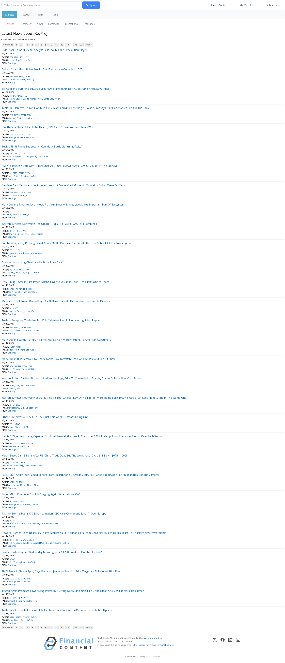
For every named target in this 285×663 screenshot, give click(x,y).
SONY (12, 346)
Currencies (53, 23)
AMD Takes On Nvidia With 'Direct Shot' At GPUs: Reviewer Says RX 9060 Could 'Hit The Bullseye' (60, 166)
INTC (18, 443)
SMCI (21, 501)
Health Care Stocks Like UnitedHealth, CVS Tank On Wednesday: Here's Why (48, 127)
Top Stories (21, 60)
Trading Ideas (29, 156)
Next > (89, 44)
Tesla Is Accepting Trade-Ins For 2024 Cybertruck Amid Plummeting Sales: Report (51, 320)
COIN (12, 250)
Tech (9, 79)
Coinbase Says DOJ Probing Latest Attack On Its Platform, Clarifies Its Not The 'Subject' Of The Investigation (67, 243)
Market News (19, 79)
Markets (9, 14)
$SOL (9, 562)
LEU (16, 57)
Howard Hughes (61, 543)
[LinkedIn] (230, 643)
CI (10, 598)
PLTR (12, 520)
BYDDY (34, 617)
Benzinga (12, 63)
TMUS (12, 388)
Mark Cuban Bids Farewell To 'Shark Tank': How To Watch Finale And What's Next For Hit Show (58, 359)
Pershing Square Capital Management (24, 98)
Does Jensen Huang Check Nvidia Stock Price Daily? (33, 262)
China (33, 349)
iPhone (37, 485)
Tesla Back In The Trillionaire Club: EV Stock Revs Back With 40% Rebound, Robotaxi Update (57, 610)
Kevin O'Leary (13, 369)
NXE (27, 57)
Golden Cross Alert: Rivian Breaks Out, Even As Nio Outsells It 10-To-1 (44, 69)
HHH (17, 540)
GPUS (21, 173)
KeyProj (10, 60)
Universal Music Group (41, 543)
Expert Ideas (13, 485)
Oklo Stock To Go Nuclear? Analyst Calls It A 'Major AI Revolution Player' (45, 50)
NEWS (19, 95)
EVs (8, 195)
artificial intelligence (35, 523)
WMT (18, 346)
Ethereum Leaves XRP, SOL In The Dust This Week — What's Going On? (45, 417)
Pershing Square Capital (18, 543)
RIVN (21, 76)
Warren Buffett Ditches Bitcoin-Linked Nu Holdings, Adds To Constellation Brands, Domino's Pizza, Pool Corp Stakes (72, 378)
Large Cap (48, 98)
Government (23, 137)
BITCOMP (30, 385)
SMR (30, 60)
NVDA (28, 173)
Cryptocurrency (14, 253)
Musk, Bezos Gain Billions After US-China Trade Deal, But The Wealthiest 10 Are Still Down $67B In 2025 (65, 455)
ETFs (41, 14)
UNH (28, 134)
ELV (16, 134)
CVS (11, 134)
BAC (23, 385)
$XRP (26, 427)
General (11, 601)
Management (13, 234)
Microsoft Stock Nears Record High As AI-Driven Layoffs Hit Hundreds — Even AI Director (56, 301)
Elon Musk (28, 330)
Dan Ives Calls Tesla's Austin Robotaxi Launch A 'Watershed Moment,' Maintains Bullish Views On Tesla (64, 185)
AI (10, 173)
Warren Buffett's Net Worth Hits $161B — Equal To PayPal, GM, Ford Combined (49, 224)
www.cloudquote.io (152, 637)
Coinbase (37, 253)
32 (76, 44)
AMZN (12, 95)
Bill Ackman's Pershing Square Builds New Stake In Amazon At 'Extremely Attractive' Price (56, 88)
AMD (15, 173)
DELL (12, 578)
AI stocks (11, 311)
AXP (17, 385)
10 (51, 44)
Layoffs (30, 311)
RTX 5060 (34, 272)
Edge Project (37, 234)
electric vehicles (32, 118)
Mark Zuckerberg (15, 465)
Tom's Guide (13, 176)
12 (62, 44)
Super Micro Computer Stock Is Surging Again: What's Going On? (41, 494)
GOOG (29, 289)
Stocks (26, 14)
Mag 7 (10, 292)
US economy (31, 407)
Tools (55, 14)
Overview (27, 23)
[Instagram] (238, 643)
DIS (30, 366)
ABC (12, 366)
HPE (17, 578)
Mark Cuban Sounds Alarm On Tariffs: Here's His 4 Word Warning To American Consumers (56, 339)
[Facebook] (222, 643)
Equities (20, 118)
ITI (19, 598)
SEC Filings (22, 581)
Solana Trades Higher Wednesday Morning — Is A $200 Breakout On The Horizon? (52, 552)
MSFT (15, 308)
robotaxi (11, 118)
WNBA (16, 214)
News (40, 23)
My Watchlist (246, 5)
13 (67, 44)
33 (81, 44)
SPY (18, 462)
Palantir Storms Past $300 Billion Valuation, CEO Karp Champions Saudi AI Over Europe (54, 513)
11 (56, 44)
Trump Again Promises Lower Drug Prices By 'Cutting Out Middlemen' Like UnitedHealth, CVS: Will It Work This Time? (73, 591)
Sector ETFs (31, 601)
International (71, 23)
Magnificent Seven (30, 292)
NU (18, 388)
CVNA (24, 366)
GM (18, 231)
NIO (16, 76)
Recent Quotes (218, 5)
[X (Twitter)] (214, 643)
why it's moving (24, 504)
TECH (27, 76)
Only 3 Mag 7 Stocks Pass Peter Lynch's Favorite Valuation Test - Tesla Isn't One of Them (55, 282)
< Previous (8, 44)
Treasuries (89, 23)
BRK (11, 231)
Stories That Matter (16, 523)
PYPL (23, 231)
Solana (10, 427)
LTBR (21, 57)
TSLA (29, 115)
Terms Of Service (165, 644)
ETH (11, 424)
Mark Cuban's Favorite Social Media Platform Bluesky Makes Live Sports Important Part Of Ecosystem (63, 204)
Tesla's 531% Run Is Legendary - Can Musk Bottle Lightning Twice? (42, 146)
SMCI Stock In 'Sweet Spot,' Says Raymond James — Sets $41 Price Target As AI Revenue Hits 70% (61, 571)
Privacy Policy (145, 644)
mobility (30, 79)
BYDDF (26, 617)
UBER (29, 192)
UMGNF (30, 540)
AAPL (12, 289)
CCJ (11, 57)
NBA (12, 211)
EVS (11, 76)
